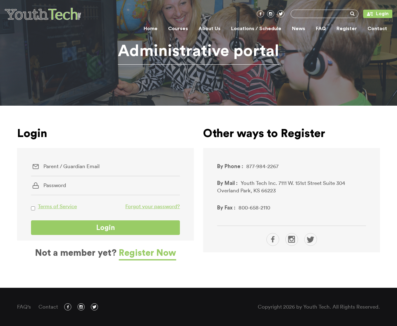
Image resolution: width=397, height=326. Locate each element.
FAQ (321, 28)
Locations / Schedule (256, 28)
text (272, 239)
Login (376, 13)
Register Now (147, 253)
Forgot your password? (152, 206)
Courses (178, 28)
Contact (377, 28)
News (298, 28)
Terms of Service (57, 206)
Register (347, 28)
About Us (209, 28)
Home (151, 28)
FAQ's (24, 307)
